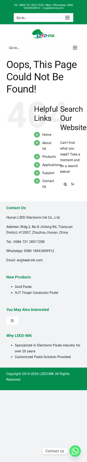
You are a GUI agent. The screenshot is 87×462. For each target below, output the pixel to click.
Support (48, 173)
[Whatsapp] (75, 451)
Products (49, 157)
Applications (51, 165)
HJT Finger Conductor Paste (36, 293)
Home (46, 135)
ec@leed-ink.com (54, 8)
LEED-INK (46, 374)
